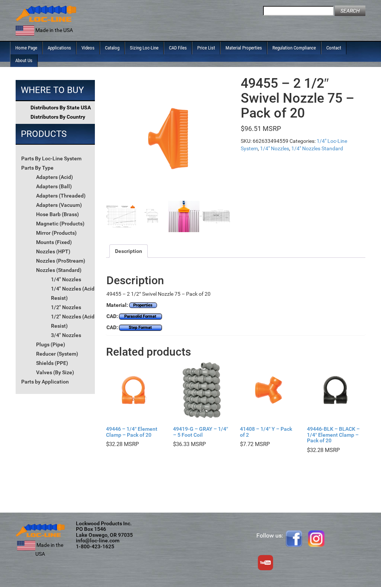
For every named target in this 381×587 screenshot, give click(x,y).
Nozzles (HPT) (53, 251)
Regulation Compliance (294, 48)
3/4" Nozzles (66, 335)
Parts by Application (45, 382)
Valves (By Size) (55, 372)
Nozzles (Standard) (58, 270)
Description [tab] (128, 251)
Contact (333, 48)
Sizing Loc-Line (144, 48)
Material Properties (243, 48)
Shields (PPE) (52, 363)
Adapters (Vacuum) (59, 205)
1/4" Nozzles (66, 279)
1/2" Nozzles (66, 307)
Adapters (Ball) (54, 186)
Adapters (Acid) (54, 177)
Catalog (112, 48)
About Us (23, 60)
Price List (206, 48)
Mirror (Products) (56, 233)
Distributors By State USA (61, 107)
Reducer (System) (57, 354)
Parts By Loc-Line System (51, 158)
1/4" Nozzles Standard (317, 148)
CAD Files (178, 48)
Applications (59, 48)
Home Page (26, 48)
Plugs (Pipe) (50, 344)
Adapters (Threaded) (61, 196)
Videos (88, 48)
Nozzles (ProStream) (60, 261)
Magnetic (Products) (60, 224)
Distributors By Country (58, 117)
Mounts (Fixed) (54, 242)
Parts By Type (37, 168)
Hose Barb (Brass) (57, 214)
